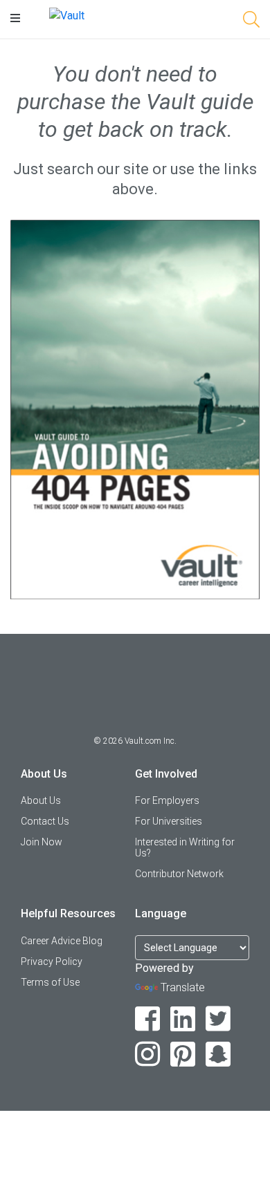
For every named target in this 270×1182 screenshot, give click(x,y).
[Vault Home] (66, 14)
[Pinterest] (183, 1054)
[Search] (251, 21)
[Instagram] (148, 1054)
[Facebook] (148, 1019)
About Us (41, 800)
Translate (183, 987)
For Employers (167, 800)
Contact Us (45, 821)
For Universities (168, 821)
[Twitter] (218, 1019)
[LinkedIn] (183, 1019)
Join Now (41, 841)
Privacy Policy (51, 961)
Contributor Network (179, 873)
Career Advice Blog (61, 940)
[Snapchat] (218, 1054)
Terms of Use (50, 982)
